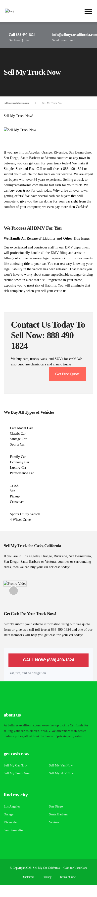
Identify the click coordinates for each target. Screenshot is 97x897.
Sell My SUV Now (61, 773)
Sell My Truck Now (17, 773)
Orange (47, 152)
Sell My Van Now (61, 765)
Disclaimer (28, 877)
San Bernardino (80, 152)
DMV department (77, 247)
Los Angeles (31, 152)
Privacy (47, 877)
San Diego (11, 158)
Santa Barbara (30, 158)
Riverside (60, 152)
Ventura (50, 158)
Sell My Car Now (15, 765)
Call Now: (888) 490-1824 (48, 660)
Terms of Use (68, 877)
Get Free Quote (67, 374)
